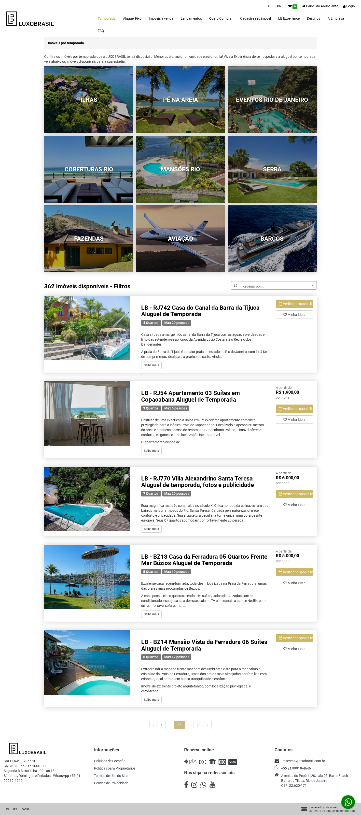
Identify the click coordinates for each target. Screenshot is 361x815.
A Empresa (336, 18)
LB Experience (289, 18)
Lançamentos (191, 18)
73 (199, 725)
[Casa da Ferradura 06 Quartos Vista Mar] (87, 662)
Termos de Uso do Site (110, 776)
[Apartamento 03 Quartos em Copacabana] (87, 413)
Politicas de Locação (109, 761)
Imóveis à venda (161, 18)
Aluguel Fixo (132, 18)
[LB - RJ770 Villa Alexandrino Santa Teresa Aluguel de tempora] (87, 499)
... (169, 725)
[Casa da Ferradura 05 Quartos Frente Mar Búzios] (87, 577)
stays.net (331, 807)
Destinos (313, 18)
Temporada (107, 18)
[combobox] (278, 285)
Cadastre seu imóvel (255, 18)
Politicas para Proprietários (115, 768)
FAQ (101, 31)
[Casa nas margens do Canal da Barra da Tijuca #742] (87, 328)
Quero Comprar (221, 18)
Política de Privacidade (111, 783)
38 (181, 725)
